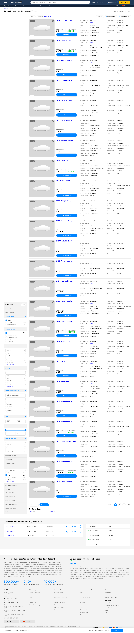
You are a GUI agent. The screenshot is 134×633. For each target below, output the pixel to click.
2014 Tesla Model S (64, 80)
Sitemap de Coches (59, 602)
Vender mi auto (65, 6)
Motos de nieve (84, 612)
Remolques (83, 605)
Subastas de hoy (58, 592)
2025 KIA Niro (61, 361)
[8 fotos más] (42, 108)
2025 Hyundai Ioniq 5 (64, 141)
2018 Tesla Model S (64, 401)
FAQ (30, 597)
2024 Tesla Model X (64, 100)
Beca (106, 610)
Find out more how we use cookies (99, 630)
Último (129, 504)
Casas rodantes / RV (85, 597)
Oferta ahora (67, 34)
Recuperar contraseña (111, 597)
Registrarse (108, 592)
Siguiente (44, 505)
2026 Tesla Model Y (64, 301)
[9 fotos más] (42, 148)
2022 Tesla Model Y (64, 261)
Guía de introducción (34, 592)
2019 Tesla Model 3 (64, 421)
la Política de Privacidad (66, 626)
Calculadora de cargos (35, 605)
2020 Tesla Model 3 (64, 40)
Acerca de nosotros (110, 603)
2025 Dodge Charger (64, 201)
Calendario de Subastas (60, 595)
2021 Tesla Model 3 (64, 241)
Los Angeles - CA (10, 531)
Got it (117, 630)
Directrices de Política (75, 626)
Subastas (42, 6)
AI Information (109, 613)
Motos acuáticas (84, 610)
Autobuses (82, 602)
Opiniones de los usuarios (111, 605)
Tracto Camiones (84, 595)
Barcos (81, 607)
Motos (81, 600)
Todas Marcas (58, 605)
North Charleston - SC (12, 526)
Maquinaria (83, 615)
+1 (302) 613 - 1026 (11, 599)
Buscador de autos (20, 6)
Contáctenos (32, 602)
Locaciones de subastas (60, 597)
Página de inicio (8, 6)
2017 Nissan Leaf (63, 381)
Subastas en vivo (33, 6)
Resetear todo (48, 16)
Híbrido (51, 511)
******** (91, 22)
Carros (81, 592)
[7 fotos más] (42, 27)
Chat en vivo (32, 600)
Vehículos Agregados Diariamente (53, 584)
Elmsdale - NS (10, 535)
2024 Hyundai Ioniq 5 (64, 281)
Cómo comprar (53, 6)
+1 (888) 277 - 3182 (11, 603)
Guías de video (33, 595)
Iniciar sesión (108, 595)
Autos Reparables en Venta (11, 584)
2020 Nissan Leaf (63, 341)
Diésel (30, 511)
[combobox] (16, 395)
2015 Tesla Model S (64, 60)
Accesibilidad (108, 608)
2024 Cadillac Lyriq (64, 20)
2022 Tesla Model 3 (64, 121)
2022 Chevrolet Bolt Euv (66, 441)
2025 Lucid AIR (62, 161)
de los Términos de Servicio (50, 626)
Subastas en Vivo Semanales (31, 584)
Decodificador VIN (59, 607)
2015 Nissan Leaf (63, 181)
